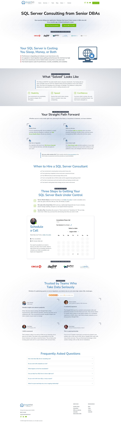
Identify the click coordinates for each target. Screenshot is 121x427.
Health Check (96, 3)
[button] (60, 359)
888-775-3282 (68, 200)
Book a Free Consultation (52, 25)
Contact (69, 3)
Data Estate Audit (77, 413)
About (61, 3)
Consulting (75, 408)
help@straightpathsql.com (25, 414)
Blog (57, 3)
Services (45, 3)
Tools (52, 3)
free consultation (72, 154)
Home (39, 3)
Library (89, 410)
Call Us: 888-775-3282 (69, 25)
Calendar (90, 411)
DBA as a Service (77, 410)
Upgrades (75, 411)
